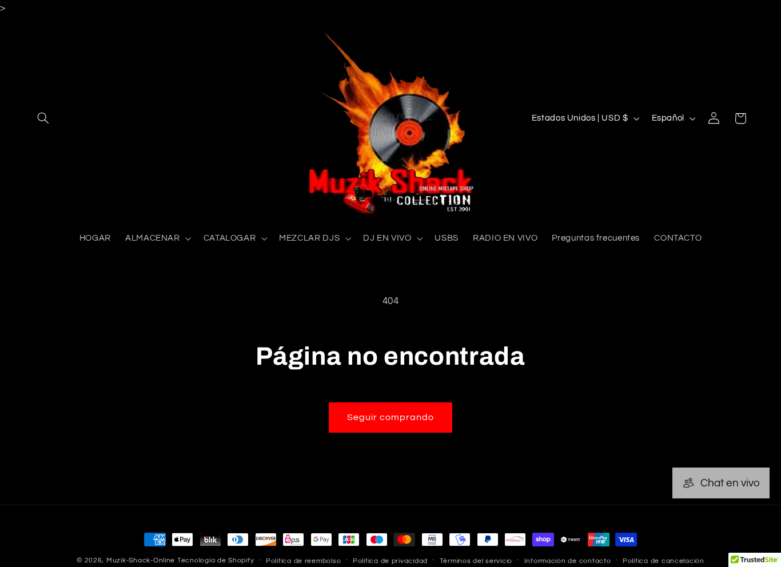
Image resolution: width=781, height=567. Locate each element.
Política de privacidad (390, 561)
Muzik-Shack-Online (140, 560)
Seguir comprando (391, 417)
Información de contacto (567, 561)
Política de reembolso (303, 561)
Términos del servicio (476, 561)
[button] (43, 118)
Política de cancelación (663, 561)
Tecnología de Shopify (215, 560)
